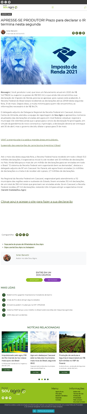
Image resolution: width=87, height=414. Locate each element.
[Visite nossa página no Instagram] (5, 2)
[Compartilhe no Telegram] (83, 33)
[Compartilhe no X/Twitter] (20, 234)
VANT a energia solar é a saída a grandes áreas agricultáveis (30, 139)
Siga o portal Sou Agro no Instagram (19, 247)
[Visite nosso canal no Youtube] (9, 2)
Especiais (59, 398)
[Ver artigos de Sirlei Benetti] (3, 32)
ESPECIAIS (6, 14)
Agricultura (59, 391)
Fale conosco (77, 400)
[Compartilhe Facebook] (73, 33)
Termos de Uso (78, 394)
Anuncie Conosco (79, 402)
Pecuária (59, 394)
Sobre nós (76, 391)
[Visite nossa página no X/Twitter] (76, 33)
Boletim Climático (61, 396)
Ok (34, 411)
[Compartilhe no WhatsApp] (80, 33)
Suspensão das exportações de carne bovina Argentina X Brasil (30, 145)
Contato (58, 400)
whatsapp (34, 280)
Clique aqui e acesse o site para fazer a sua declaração (37, 201)
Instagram (52, 280)
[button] (39, 379)
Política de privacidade (45, 411)
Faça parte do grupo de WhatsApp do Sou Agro (24, 244)
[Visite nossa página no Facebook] (2, 2)
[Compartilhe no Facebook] (17, 234)
